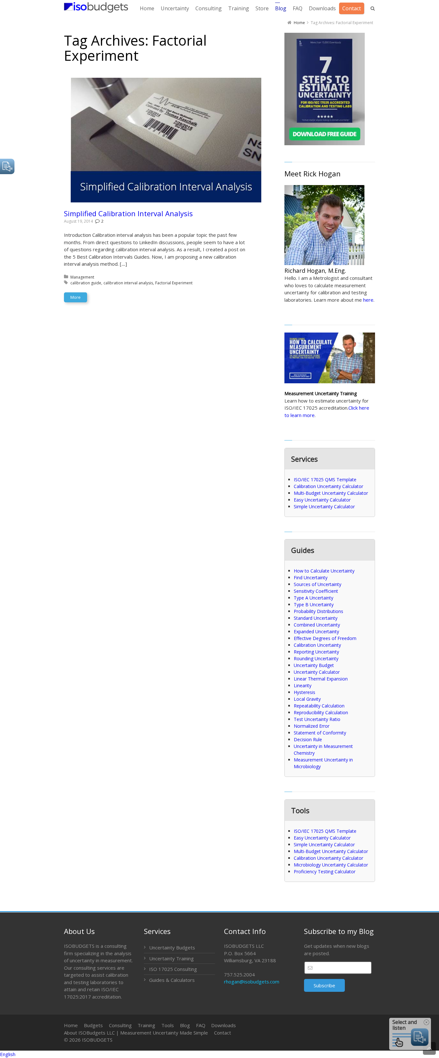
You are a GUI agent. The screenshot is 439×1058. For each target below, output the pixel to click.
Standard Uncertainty (315, 618)
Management (82, 277)
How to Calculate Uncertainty (324, 571)
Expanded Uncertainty (316, 631)
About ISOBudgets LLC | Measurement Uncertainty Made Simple (136, 1032)
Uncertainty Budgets (172, 947)
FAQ (200, 1025)
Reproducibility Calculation (321, 712)
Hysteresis (304, 692)
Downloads (223, 1025)
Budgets (93, 1025)
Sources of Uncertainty (317, 584)
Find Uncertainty (310, 577)
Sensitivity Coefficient (316, 591)
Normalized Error (311, 726)
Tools (167, 1025)
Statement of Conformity (320, 733)
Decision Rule (308, 739)
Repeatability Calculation (319, 706)
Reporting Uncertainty (316, 652)
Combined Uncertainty (317, 625)
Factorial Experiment (174, 283)
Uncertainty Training (171, 958)
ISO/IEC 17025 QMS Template (325, 479)
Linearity (302, 685)
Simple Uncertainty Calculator (324, 506)
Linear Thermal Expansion (321, 679)
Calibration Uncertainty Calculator (328, 486)
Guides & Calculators (172, 980)
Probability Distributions (318, 611)
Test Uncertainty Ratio (317, 719)
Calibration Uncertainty (317, 645)
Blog (185, 1025)
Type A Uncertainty (313, 598)
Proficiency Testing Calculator (324, 871)
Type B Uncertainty (314, 604)
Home (71, 1025)
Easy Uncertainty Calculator (322, 500)
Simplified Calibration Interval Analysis (128, 213)
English (7, 1054)
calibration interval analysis (128, 283)
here (368, 300)
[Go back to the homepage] (96, 7)
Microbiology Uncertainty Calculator (331, 865)
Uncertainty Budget (314, 665)
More (75, 297)
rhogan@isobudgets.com (251, 981)
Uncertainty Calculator (317, 672)
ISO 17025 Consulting (173, 969)
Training (146, 1025)
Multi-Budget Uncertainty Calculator (331, 493)
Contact (222, 1032)
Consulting (120, 1025)
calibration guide (85, 283)
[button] (219, 1054)
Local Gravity (307, 699)
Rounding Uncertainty (316, 658)
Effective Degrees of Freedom (325, 638)
